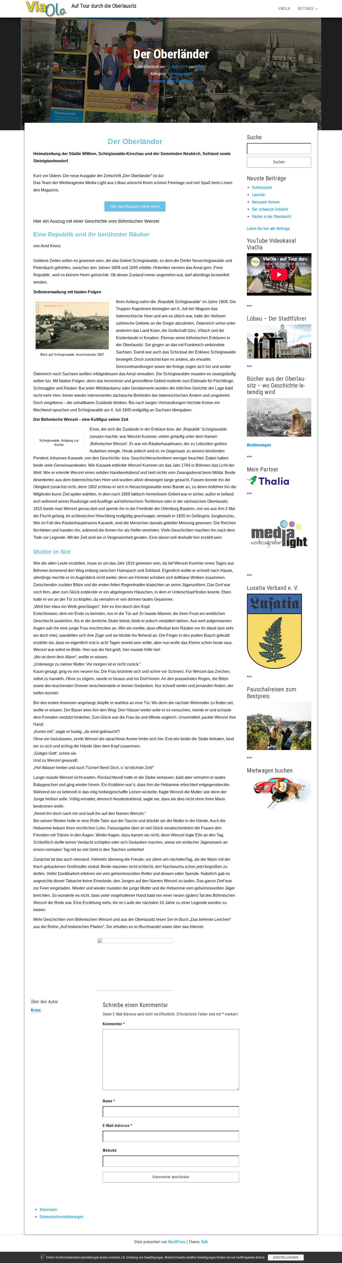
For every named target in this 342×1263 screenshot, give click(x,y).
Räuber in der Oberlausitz (271, 216)
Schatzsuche (262, 187)
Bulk (204, 1241)
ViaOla (284, 8)
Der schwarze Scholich (270, 209)
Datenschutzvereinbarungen (61, 1216)
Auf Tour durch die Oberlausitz (103, 6)
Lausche (258, 194)
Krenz (200, 66)
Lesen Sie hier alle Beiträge (268, 228)
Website (110, 1150)
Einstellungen (285, 1257)
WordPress (177, 1241)
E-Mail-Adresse (117, 1125)
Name (109, 1101)
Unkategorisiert (180, 73)
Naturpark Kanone (266, 202)
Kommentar (114, 1024)
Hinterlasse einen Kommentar (171, 81)
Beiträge (306, 8)
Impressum (48, 1209)
